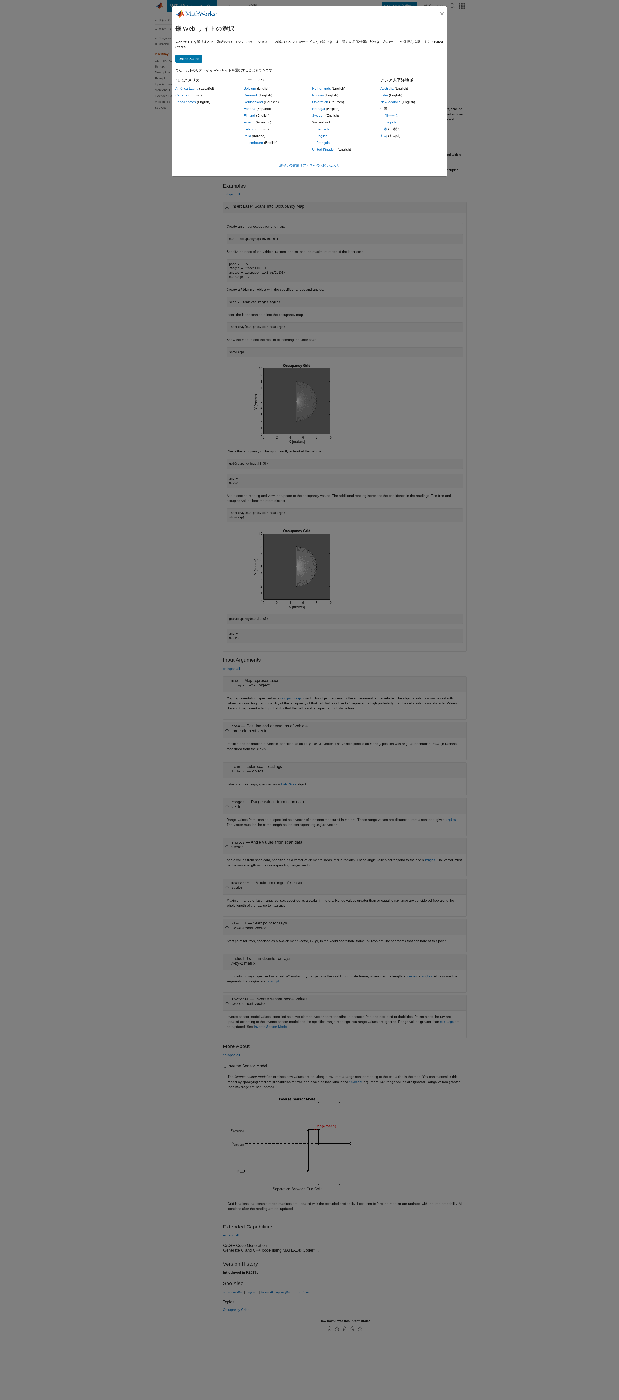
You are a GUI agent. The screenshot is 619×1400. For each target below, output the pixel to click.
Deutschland (253, 102)
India (384, 95)
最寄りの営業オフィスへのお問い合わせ (309, 165)
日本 (383, 129)
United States (185, 102)
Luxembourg (253, 142)
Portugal (318, 109)
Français (323, 142)
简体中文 (391, 115)
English (321, 136)
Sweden (318, 115)
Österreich (320, 102)
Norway (318, 95)
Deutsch (322, 129)
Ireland (249, 129)
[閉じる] (442, 13)
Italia (247, 136)
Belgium (250, 88)
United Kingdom (324, 149)
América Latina (186, 88)
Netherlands (321, 88)
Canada (181, 95)
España (249, 109)
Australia (387, 88)
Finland (249, 115)
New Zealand (390, 102)
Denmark (251, 95)
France (249, 122)
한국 (383, 136)
